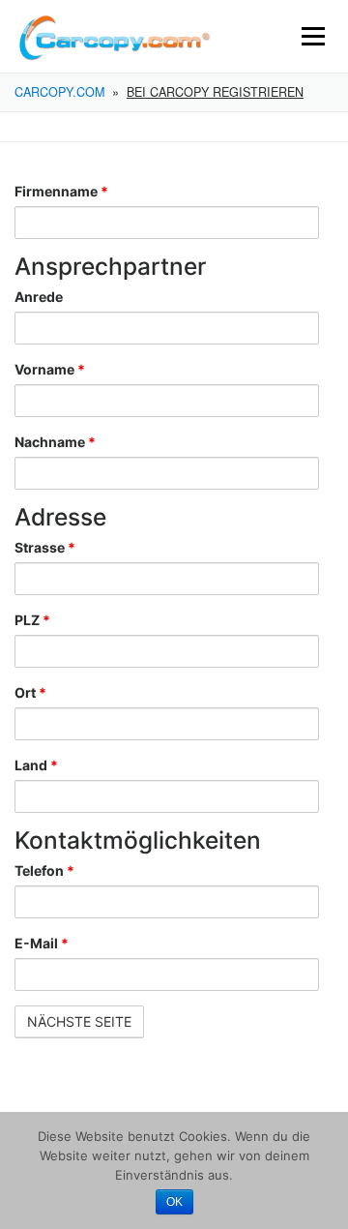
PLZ (32, 620)
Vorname (49, 369)
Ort (30, 692)
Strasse (44, 547)
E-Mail (41, 943)
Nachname (55, 442)
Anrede (38, 296)
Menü (313, 36)
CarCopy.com (59, 92)
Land (36, 765)
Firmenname (61, 191)
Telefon (44, 870)
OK (174, 1202)
